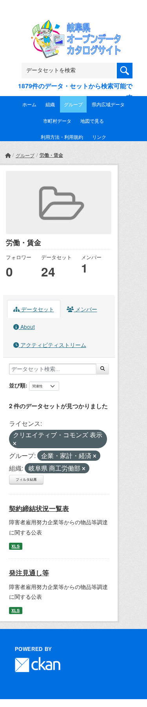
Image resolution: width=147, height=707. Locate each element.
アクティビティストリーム (52, 345)
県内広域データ (108, 104)
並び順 (17, 385)
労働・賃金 (51, 154)
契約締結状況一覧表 (39, 508)
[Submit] (102, 368)
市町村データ (57, 120)
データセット (37, 309)
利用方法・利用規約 (62, 136)
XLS (15, 546)
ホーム (29, 104)
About (27, 327)
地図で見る (92, 120)
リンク (99, 136)
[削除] (14, 443)
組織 (50, 104)
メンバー (85, 309)
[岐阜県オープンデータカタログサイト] (74, 24)
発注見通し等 (29, 572)
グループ (73, 104)
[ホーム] (8, 155)
